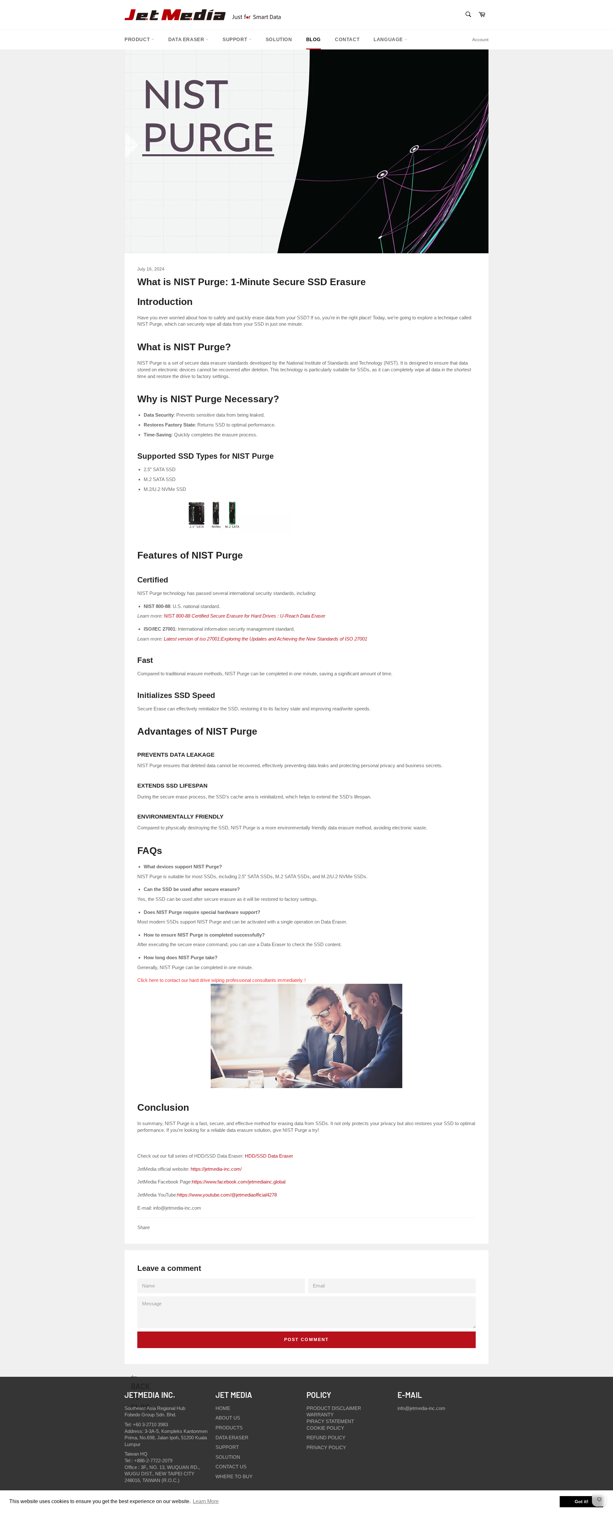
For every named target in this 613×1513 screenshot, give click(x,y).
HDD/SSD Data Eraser (270, 1156)
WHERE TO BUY (234, 1476)
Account (480, 39)
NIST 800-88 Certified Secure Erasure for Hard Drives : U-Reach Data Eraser (244, 616)
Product (138, 39)
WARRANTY (320, 1414)
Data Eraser (187, 39)
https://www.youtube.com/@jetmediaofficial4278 (227, 1195)
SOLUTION (279, 39)
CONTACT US (231, 1466)
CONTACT (347, 39)
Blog (313, 39)
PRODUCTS (229, 1427)
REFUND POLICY (325, 1437)
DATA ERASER (232, 1437)
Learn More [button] (206, 1501)
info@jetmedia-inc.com (421, 1408)
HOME (223, 1408)
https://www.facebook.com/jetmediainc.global (238, 1181)
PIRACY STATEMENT (330, 1421)
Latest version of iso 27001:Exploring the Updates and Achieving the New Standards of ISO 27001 (265, 639)
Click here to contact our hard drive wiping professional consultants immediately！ (222, 980)
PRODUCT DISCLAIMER (333, 1408)
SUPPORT (236, 39)
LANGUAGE (389, 39)
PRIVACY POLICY (326, 1447)
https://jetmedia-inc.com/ (216, 1169)
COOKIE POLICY (325, 1428)
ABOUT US (228, 1417)
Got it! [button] (581, 1501)
